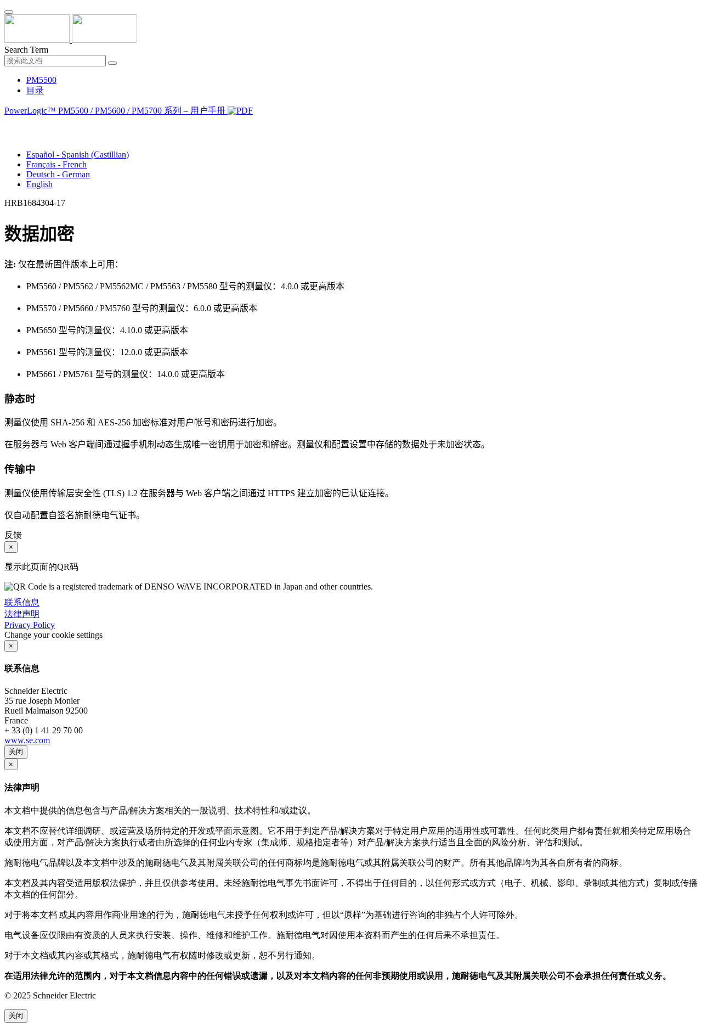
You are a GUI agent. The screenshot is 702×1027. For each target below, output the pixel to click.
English (39, 184)
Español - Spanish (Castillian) (77, 154)
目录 (35, 90)
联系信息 (21, 602)
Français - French (56, 164)
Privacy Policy (29, 625)
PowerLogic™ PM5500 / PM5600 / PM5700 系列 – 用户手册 (116, 110)
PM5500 (41, 80)
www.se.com (27, 740)
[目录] (8, 124)
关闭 (16, 752)
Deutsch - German (58, 174)
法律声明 (21, 614)
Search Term (26, 49)
